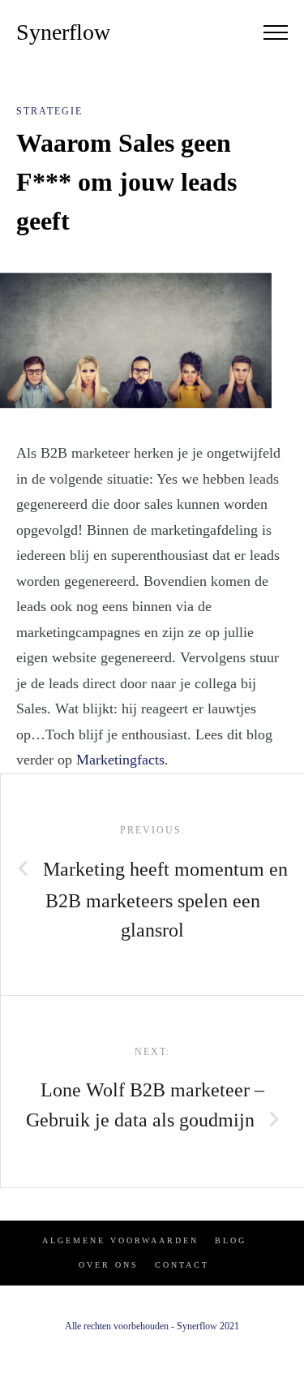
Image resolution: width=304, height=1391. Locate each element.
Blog (230, 1240)
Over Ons (109, 1264)
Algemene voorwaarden (120, 1240)
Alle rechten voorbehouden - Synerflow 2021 (152, 1326)
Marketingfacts (120, 759)
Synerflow (63, 32)
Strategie (49, 111)
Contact (182, 1264)
